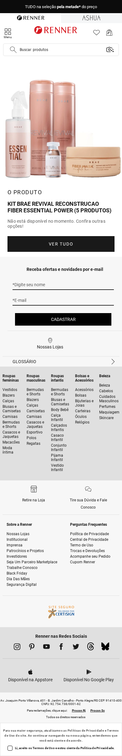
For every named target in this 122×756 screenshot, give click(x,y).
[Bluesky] (105, 648)
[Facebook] (61, 648)
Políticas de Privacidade (86, 730)
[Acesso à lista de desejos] (96, 34)
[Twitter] (76, 648)
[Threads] (90, 648)
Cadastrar (63, 319)
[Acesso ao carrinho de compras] (109, 34)
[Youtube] (46, 648)
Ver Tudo (61, 243)
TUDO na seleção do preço (61, 6)
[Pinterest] (32, 648)
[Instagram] (17, 648)
